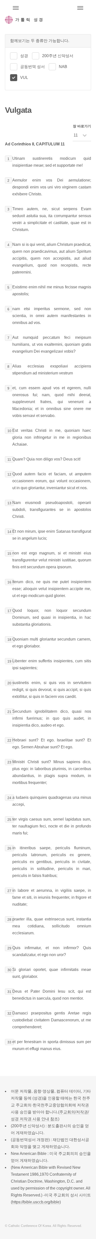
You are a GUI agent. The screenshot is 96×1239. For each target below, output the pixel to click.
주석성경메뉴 (16, 8)
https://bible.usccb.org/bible (36, 1202)
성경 (24, 56)
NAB (63, 67)
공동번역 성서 (32, 67)
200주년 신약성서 (57, 56)
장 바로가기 (82, 126)
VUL (24, 77)
